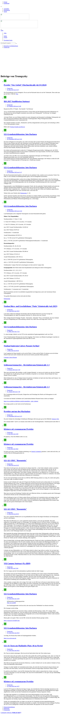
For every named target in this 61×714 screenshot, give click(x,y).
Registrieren (7, 10)
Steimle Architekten (36, 451)
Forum (5, 37)
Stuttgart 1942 (55, 419)
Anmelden (6, 8)
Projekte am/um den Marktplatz (17, 411)
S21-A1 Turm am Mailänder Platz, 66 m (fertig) (23, 646)
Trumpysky (10, 88)
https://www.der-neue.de (10, 638)
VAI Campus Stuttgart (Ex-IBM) (17, 563)
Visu (17, 94)
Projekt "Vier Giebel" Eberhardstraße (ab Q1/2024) (25, 85)
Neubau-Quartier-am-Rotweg (17, 127)
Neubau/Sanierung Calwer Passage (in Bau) (21, 346)
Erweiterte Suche (8, 40)
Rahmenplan (23, 193)
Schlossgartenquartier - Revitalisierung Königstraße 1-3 (26, 365)
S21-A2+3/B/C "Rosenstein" (15, 460)
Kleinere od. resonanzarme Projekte (19, 429)
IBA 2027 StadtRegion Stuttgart (17, 101)
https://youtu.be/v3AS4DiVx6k (12, 620)
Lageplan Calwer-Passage (10, 357)
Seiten (5, 36)
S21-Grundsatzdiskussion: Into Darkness (20, 134)
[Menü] (1, 6)
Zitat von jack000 (11, 602)
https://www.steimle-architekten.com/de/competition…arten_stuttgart (21, 401)
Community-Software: (11, 712)
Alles (5, 33)
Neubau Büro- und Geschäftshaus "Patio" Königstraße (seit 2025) (30, 306)
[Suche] (1, 29)
